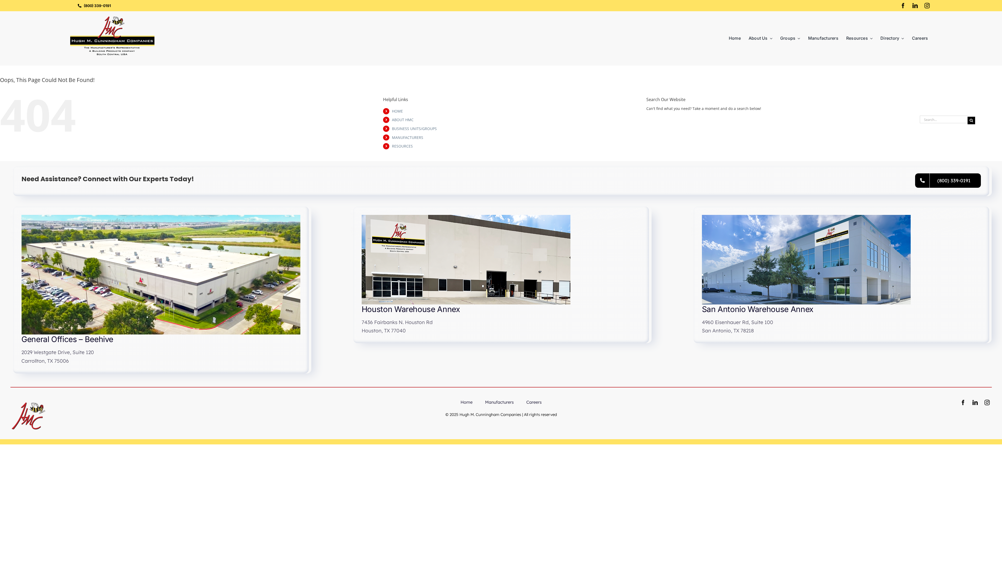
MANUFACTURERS (407, 137)
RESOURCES (402, 146)
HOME (397, 111)
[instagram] (927, 5)
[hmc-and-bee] (28, 399)
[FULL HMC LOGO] (112, 18)
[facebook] (903, 5)
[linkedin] (915, 5)
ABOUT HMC (403, 119)
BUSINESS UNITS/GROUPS (414, 128)
